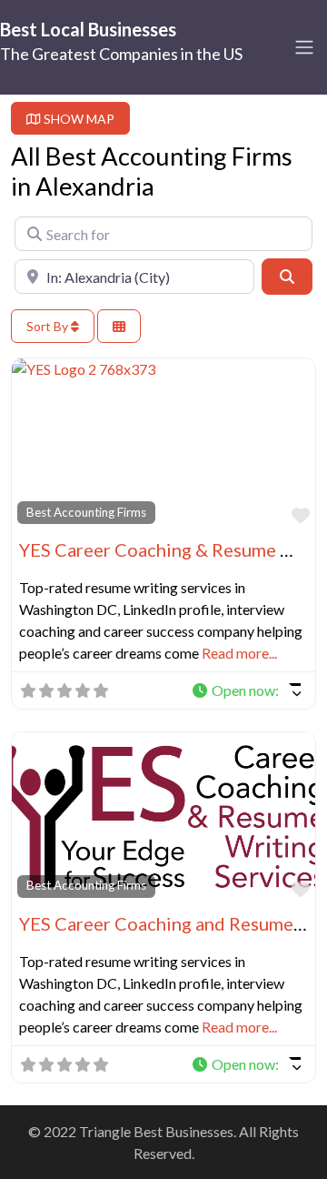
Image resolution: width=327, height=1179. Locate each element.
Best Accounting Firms (86, 512)
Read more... (239, 652)
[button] (246, 690)
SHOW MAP (77, 118)
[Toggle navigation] (304, 47)
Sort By (48, 326)
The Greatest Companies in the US (121, 54)
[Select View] (119, 326)
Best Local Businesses (88, 29)
